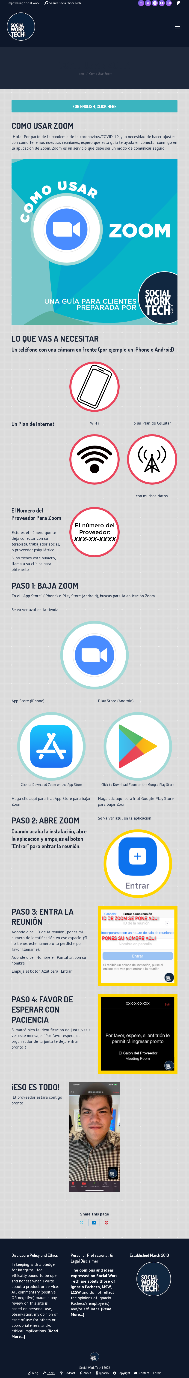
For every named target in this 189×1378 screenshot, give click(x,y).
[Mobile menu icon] (177, 27)
